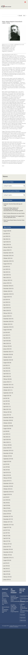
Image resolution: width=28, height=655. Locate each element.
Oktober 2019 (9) (8, 456)
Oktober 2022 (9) (8, 357)
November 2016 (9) (8, 552)
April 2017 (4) (7, 538)
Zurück (20, 15)
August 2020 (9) (7, 428)
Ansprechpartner (15, 611)
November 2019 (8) (8, 453)
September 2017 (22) (8, 524)
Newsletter (22, 614)
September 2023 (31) (8, 327)
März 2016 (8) (7, 574)
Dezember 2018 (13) (8, 483)
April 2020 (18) (7, 439)
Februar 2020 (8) (7, 445)
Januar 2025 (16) (7, 283)
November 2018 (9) (8, 486)
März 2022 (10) (7, 376)
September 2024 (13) (8, 294)
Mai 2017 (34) (7, 535)
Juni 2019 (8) (7, 467)
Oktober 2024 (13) (8, 291)
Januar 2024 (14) (7, 316)
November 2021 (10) (8, 387)
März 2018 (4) (7, 508)
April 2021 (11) (7, 406)
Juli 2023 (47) (7, 332)
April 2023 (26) (7, 340)
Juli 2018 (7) (6, 497)
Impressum (22, 617)
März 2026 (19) (7, 244)
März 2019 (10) (7, 475)
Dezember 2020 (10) (8, 417)
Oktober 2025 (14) (8, 258)
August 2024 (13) (8, 296)
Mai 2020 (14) (7, 436)
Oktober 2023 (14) (8, 324)
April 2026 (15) (7, 241)
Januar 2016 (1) (7, 579)
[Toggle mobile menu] (25, 2)
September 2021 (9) (8, 393)
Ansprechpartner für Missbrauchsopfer (22, 600)
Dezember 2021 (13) (8, 384)
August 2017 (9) (7, 527)
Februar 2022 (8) (7, 379)
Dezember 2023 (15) (8, 318)
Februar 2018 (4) (7, 511)
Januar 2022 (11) (7, 382)
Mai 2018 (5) (7, 502)
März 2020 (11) (7, 442)
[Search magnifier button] (24, 186)
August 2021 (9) (7, 395)
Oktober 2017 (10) (8, 522)
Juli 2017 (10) (7, 530)
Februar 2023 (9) (7, 346)
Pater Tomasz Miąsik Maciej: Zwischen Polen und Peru (14, 220)
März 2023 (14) (7, 343)
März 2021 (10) (7, 409)
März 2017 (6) (7, 541)
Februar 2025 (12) (8, 280)
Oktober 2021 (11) (8, 390)
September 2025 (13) (8, 261)
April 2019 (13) (7, 472)
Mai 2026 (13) (7, 239)
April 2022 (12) (7, 373)
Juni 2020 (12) (7, 434)
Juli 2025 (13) (7, 266)
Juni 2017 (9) (7, 533)
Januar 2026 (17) (7, 250)
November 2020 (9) (8, 420)
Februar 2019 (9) (7, 478)
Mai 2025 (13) (7, 272)
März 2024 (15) (7, 310)
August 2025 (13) (8, 263)
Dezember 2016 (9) (8, 549)
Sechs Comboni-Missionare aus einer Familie (14, 213)
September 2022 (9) (8, 360)
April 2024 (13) (7, 307)
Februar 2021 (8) (7, 412)
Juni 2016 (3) (7, 565)
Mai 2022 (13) (7, 371)
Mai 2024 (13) (7, 305)
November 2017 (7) (8, 519)
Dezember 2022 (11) (8, 351)
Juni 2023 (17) (7, 335)
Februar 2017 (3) (7, 543)
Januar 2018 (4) (7, 513)
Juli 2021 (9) (6, 398)
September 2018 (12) (8, 491)
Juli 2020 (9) (6, 431)
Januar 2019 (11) (7, 480)
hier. (3, 612)
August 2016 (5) (7, 560)
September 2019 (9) (8, 458)
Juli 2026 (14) (7, 233)
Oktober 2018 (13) (8, 489)
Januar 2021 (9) (7, 414)
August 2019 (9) (7, 461)
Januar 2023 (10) (7, 349)
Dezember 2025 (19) (8, 252)
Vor (24, 15)
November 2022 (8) (8, 354)
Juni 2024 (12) (7, 302)
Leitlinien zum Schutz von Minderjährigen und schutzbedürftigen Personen (22, 608)
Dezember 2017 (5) (8, 516)
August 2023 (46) (8, 329)
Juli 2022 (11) (7, 365)
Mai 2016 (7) (7, 568)
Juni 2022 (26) (7, 368)
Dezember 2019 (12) (8, 450)
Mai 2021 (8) (7, 403)
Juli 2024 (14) (7, 299)
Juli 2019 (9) (6, 464)
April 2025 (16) (7, 274)
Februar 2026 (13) (8, 247)
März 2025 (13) (7, 277)
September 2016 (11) (8, 557)
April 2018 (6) (7, 505)
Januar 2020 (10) (7, 447)
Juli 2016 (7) (6, 563)
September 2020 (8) (8, 425)
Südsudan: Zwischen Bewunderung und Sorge (13, 204)
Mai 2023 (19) (7, 338)
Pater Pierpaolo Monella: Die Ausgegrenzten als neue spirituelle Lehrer (14, 216)
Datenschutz (22, 620)
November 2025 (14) (8, 255)
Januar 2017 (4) (7, 546)
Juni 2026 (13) (7, 236)
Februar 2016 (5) (7, 576)
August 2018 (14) (8, 494)
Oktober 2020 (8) (8, 423)
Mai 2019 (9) (7, 469)
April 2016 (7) (7, 571)
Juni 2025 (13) (7, 269)
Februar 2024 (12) (8, 313)
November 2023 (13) (8, 321)
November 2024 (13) (8, 288)
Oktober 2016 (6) (8, 554)
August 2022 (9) (7, 362)
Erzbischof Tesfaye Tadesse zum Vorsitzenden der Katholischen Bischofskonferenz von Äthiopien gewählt (13, 209)
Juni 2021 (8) (7, 401)
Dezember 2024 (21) (8, 285)
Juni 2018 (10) (7, 500)
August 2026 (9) (7, 230)
